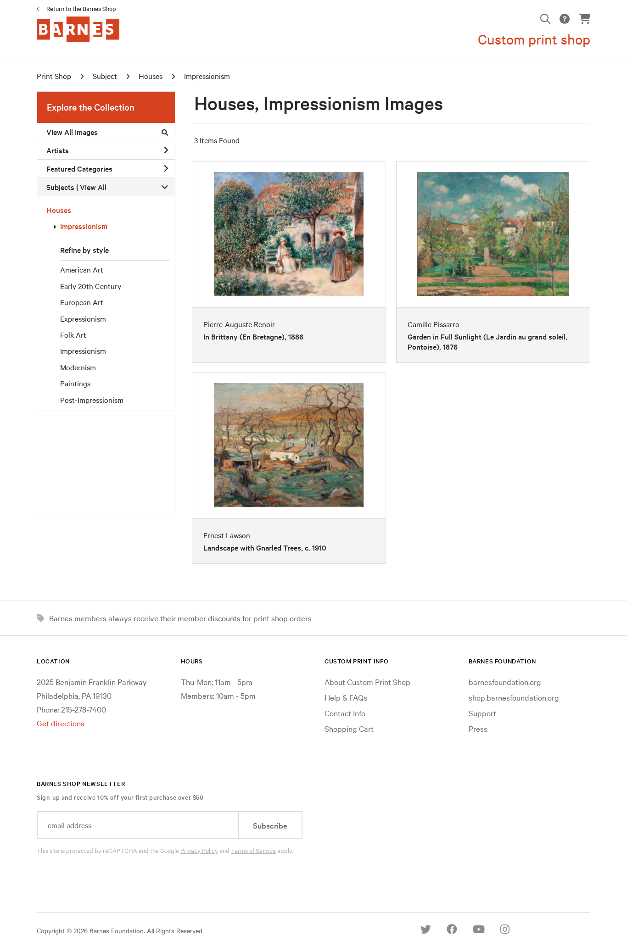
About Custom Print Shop (367, 681)
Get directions (60, 723)
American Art (81, 269)
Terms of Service (253, 850)
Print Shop (54, 76)
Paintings (75, 383)
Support (482, 712)
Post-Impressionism (91, 400)
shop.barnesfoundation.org (514, 697)
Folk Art (73, 334)
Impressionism (83, 226)
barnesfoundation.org (505, 681)
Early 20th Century (90, 286)
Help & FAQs (346, 697)
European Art (81, 302)
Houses (58, 210)
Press (478, 728)
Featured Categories (79, 168)
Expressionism (83, 318)
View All (93, 187)
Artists (57, 150)
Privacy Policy (199, 850)
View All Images (72, 132)
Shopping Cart (349, 728)
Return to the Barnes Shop (81, 8)
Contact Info (345, 712)
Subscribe (270, 825)
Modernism (78, 367)
